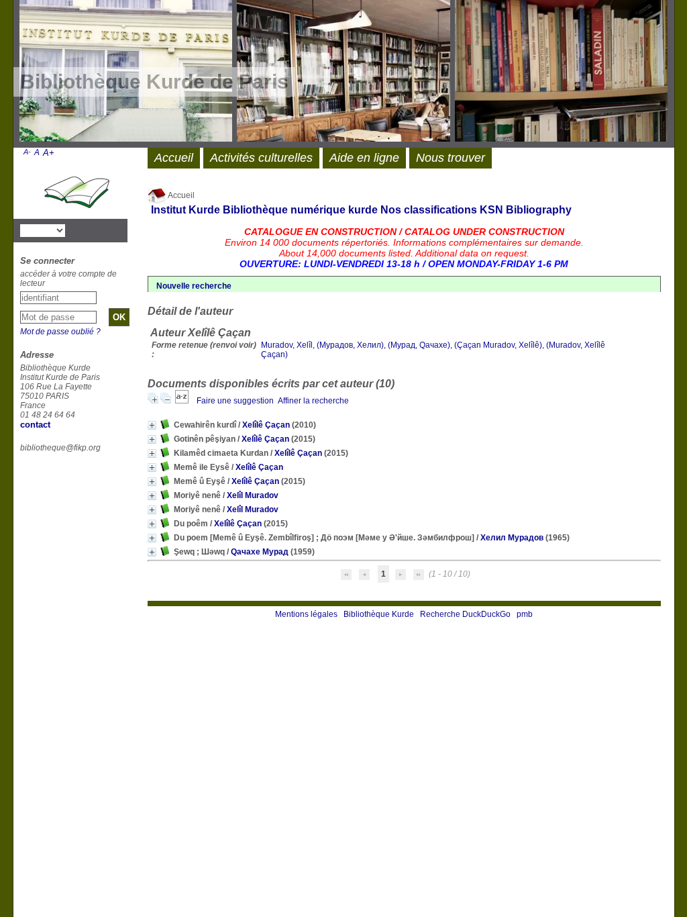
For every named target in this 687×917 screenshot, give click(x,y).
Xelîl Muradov (252, 495)
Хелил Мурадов (511, 537)
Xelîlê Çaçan (266, 425)
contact (35, 425)
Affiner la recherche (313, 400)
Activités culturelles (261, 157)
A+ (48, 153)
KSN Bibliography (526, 209)
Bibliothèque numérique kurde (300, 209)
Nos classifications (428, 209)
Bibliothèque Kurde (379, 614)
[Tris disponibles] (183, 400)
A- (27, 152)
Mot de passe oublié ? (60, 331)
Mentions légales (306, 614)
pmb (525, 614)
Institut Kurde (185, 209)
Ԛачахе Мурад (259, 552)
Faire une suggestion (235, 400)
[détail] (152, 425)
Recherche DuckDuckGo (465, 614)
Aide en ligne (364, 157)
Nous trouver (450, 157)
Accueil (180, 195)
